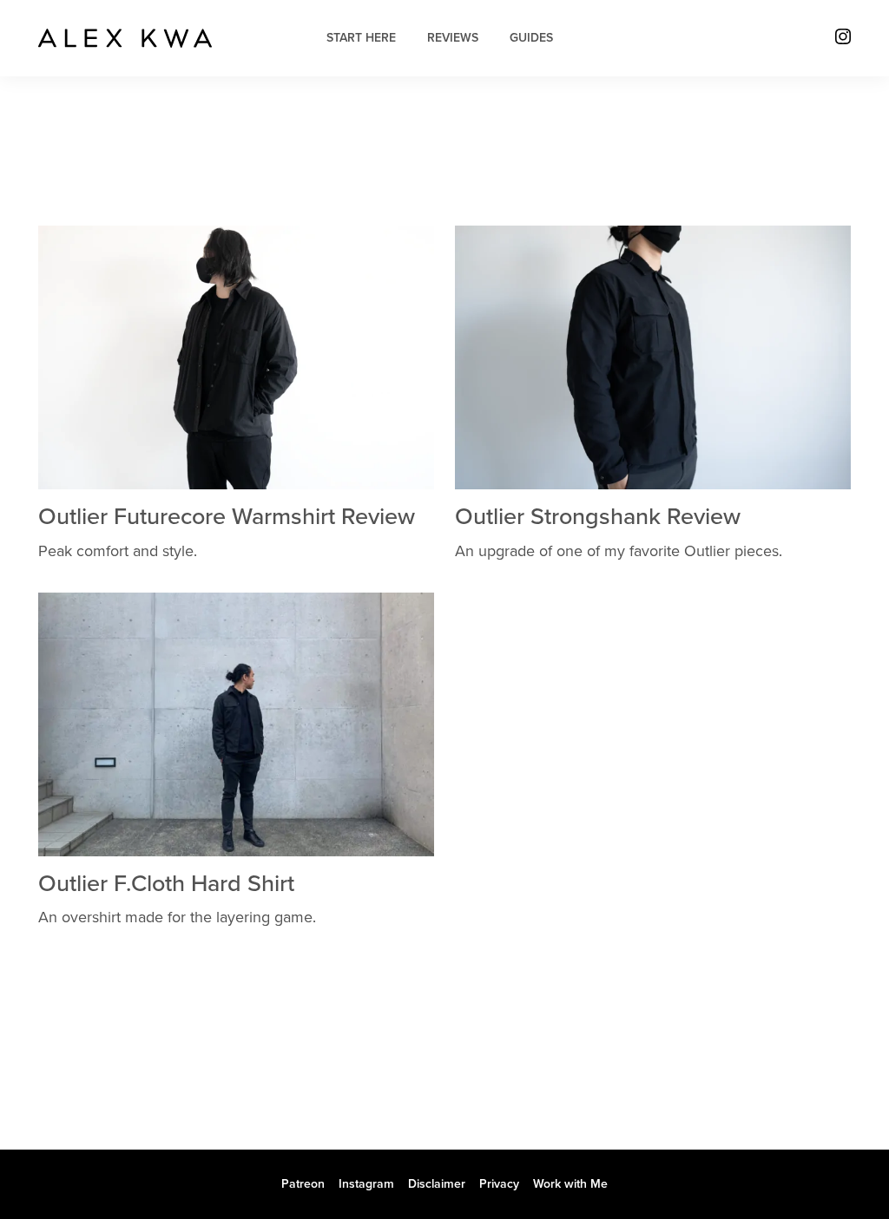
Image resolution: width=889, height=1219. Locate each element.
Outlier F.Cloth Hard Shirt (166, 883)
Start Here (361, 37)
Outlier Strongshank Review (598, 516)
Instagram (366, 1183)
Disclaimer (436, 1183)
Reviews (452, 37)
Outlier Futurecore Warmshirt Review (226, 516)
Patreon (303, 1183)
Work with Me (570, 1183)
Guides (531, 37)
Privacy (499, 1183)
